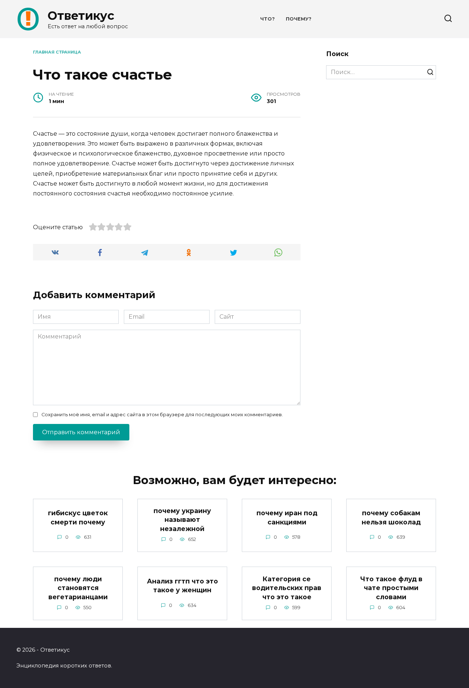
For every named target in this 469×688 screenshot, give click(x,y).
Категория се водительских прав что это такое (286, 587)
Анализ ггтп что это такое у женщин (182, 585)
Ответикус (81, 15)
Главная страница (57, 52)
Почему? (298, 19)
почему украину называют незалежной (182, 520)
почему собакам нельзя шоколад (391, 517)
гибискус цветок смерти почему (78, 517)
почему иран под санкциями (286, 517)
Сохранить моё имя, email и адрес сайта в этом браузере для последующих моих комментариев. (162, 414)
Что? (267, 19)
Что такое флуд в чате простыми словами (391, 587)
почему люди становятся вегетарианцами (78, 587)
